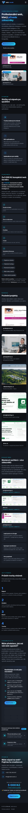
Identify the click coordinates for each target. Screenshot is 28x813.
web (9, 2)
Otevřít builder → (10, 702)
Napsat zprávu (14, 796)
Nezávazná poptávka (8, 43)
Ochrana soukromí (6, 809)
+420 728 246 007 (11, 772)
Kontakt (13, 809)
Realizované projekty (8, 48)
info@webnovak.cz (11, 776)
